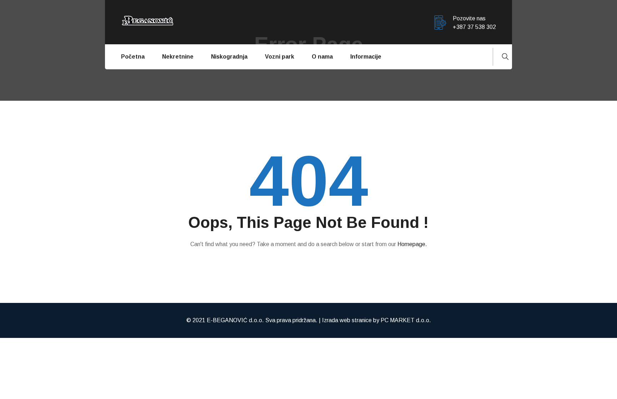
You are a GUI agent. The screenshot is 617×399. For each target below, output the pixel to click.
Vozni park (279, 57)
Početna (133, 57)
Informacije (365, 57)
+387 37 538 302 (474, 27)
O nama (322, 57)
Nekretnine (178, 57)
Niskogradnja (229, 57)
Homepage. (412, 244)
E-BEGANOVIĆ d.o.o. (235, 320)
